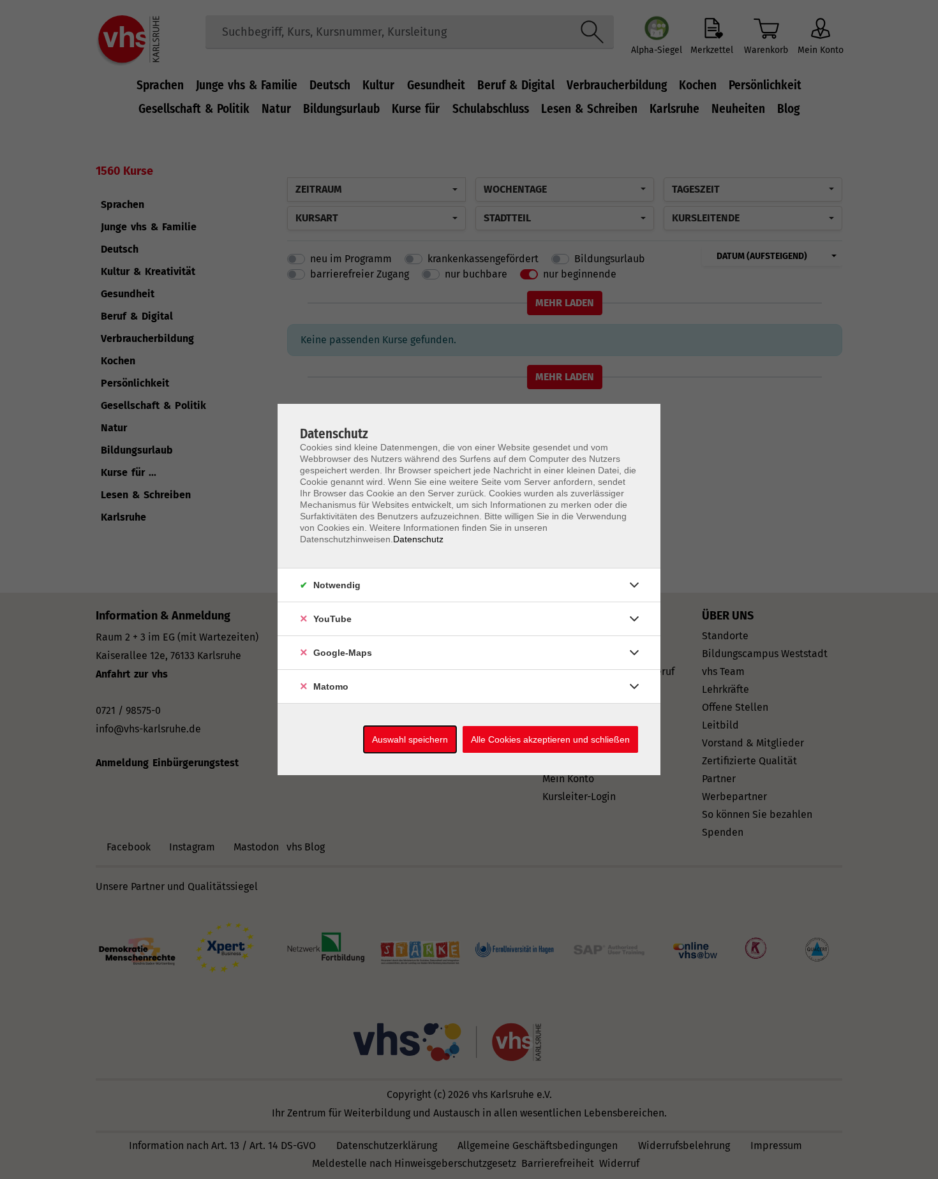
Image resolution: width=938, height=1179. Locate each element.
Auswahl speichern (410, 739)
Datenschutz (418, 539)
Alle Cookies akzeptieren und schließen (550, 739)
